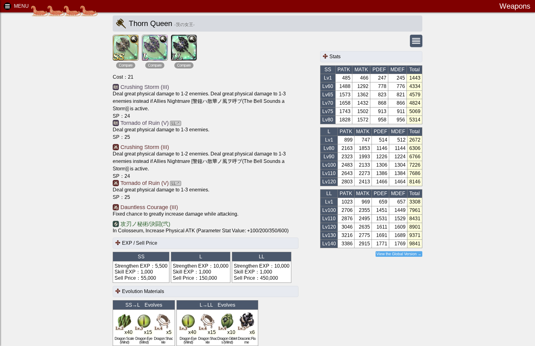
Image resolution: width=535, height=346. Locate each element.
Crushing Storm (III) (144, 87)
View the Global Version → (398, 254)
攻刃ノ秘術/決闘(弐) (145, 224)
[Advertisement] (52, 111)
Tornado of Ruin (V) (144, 123)
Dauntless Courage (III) (149, 207)
